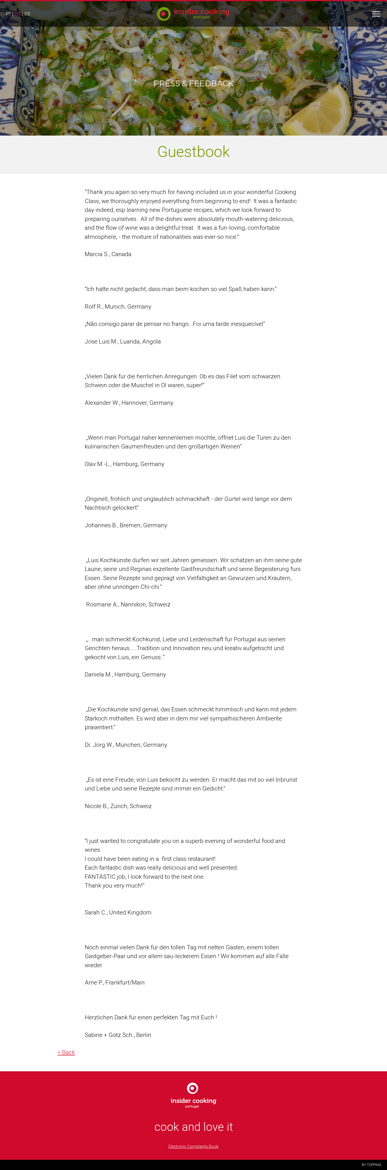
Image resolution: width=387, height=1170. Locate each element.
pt (8, 13)
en (17, 13)
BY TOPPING (371, 1165)
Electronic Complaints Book (193, 1146)
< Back (66, 1052)
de (27, 13)
